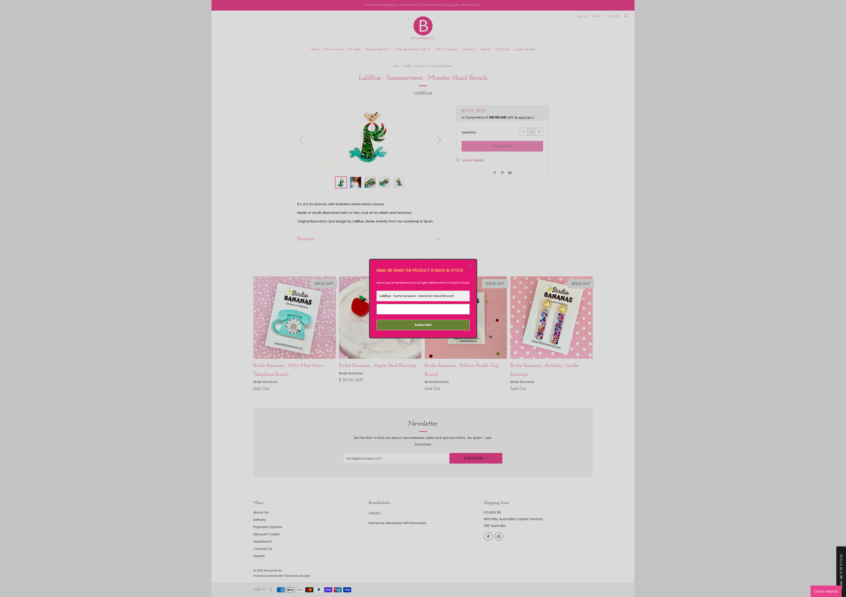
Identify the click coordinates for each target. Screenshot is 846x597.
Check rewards (826, 591)
